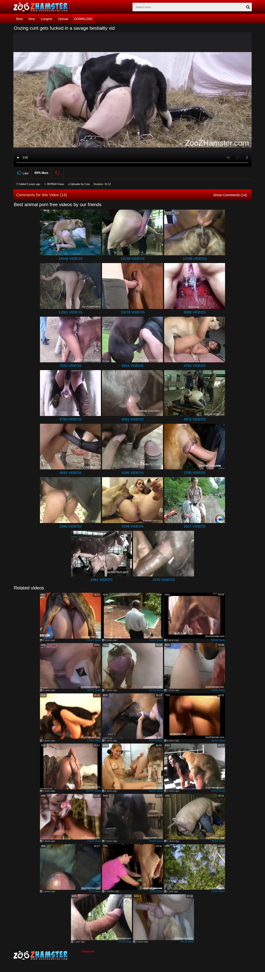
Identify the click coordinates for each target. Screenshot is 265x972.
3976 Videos (195, 419)
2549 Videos (133, 526)
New (32, 19)
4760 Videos (70, 419)
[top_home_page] (42, 7)
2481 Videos (102, 580)
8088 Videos (195, 312)
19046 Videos (70, 259)
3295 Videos (133, 473)
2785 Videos (195, 473)
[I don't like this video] (57, 173)
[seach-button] (248, 7)
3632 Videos (70, 473)
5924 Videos (133, 366)
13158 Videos (133, 259)
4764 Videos (195, 366)
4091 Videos (133, 419)
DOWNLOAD (83, 19)
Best (19, 19)
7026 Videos (70, 366)
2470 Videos (164, 580)
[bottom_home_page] (47, 955)
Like (26, 173)
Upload (63, 19)
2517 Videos (195, 526)
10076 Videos (133, 312)
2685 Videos (70, 526)
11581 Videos (70, 312)
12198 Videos (195, 259)
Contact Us (87, 951)
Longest (46, 19)
